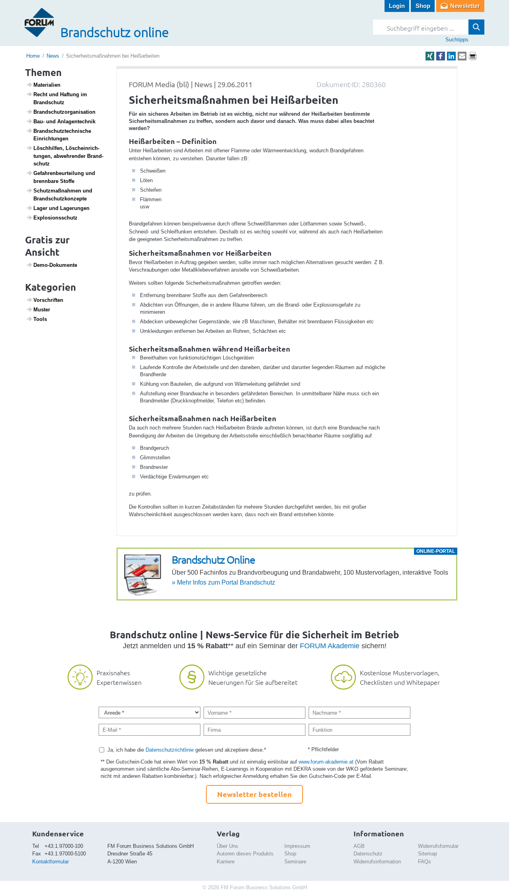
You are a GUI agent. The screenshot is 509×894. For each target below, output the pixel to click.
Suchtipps (456, 40)
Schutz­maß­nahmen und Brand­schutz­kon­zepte (62, 195)
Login (397, 5)
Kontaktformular (50, 862)
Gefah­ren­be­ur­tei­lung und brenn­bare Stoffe (64, 177)
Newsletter (465, 5)
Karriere (226, 862)
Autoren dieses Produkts (245, 854)
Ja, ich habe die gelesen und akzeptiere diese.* (186, 750)
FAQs (424, 862)
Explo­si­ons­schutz (55, 218)
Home (33, 56)
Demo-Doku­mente (55, 265)
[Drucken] (472, 56)
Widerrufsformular (438, 846)
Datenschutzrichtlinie (170, 750)
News (53, 56)
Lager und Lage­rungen (61, 208)
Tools (40, 319)
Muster (41, 310)
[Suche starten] (476, 27)
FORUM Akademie (329, 646)
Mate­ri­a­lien (46, 85)
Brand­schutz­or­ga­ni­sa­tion (64, 112)
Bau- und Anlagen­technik (64, 121)
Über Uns (227, 846)
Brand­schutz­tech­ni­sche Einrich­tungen (62, 135)
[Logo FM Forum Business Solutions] (39, 22)
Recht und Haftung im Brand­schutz (60, 98)
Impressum (297, 846)
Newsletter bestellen (254, 794)
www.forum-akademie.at (326, 762)
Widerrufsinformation (377, 862)
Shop (423, 5)
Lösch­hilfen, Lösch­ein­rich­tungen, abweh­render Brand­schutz (68, 156)
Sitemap (427, 854)
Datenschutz (368, 854)
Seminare (295, 862)
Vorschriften (48, 300)
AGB (359, 846)
